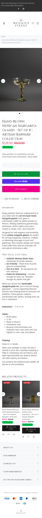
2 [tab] (21, 113)
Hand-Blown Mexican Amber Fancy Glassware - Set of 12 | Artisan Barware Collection (30, 414)
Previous (3, 81)
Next (39, 81)
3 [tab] (22, 113)
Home (3, 36)
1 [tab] (19, 113)
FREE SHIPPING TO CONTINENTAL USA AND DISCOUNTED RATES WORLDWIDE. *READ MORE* (20, 155)
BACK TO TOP (21, 513)
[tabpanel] (21, 79)
